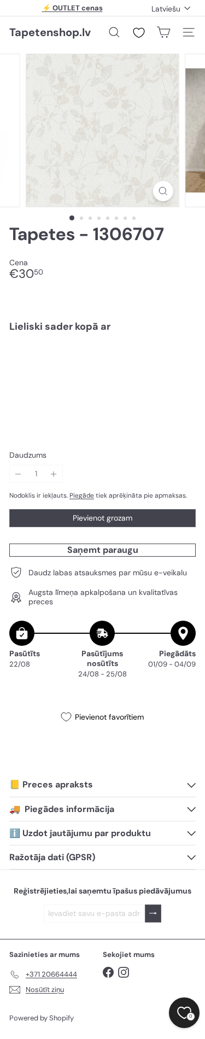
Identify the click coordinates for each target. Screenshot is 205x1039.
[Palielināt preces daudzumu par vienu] (54, 474)
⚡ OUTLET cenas (72, 8)
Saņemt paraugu (102, 550)
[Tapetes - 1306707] (102, 378)
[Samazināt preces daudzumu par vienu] (18, 474)
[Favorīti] (139, 33)
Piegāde (81, 495)
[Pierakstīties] (153, 913)
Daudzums (27, 455)
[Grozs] (163, 32)
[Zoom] (163, 191)
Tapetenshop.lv (50, 32)
